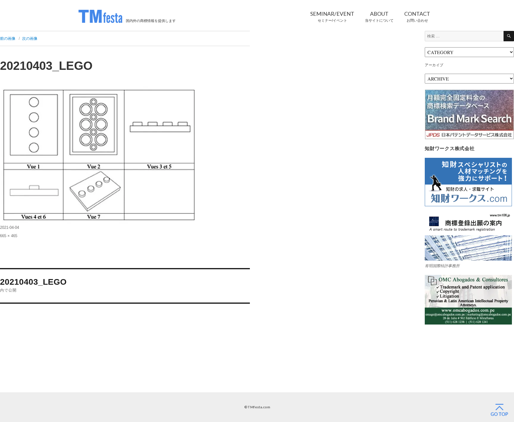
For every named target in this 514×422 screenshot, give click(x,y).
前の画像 (7, 38)
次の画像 (29, 38)
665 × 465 (8, 236)
